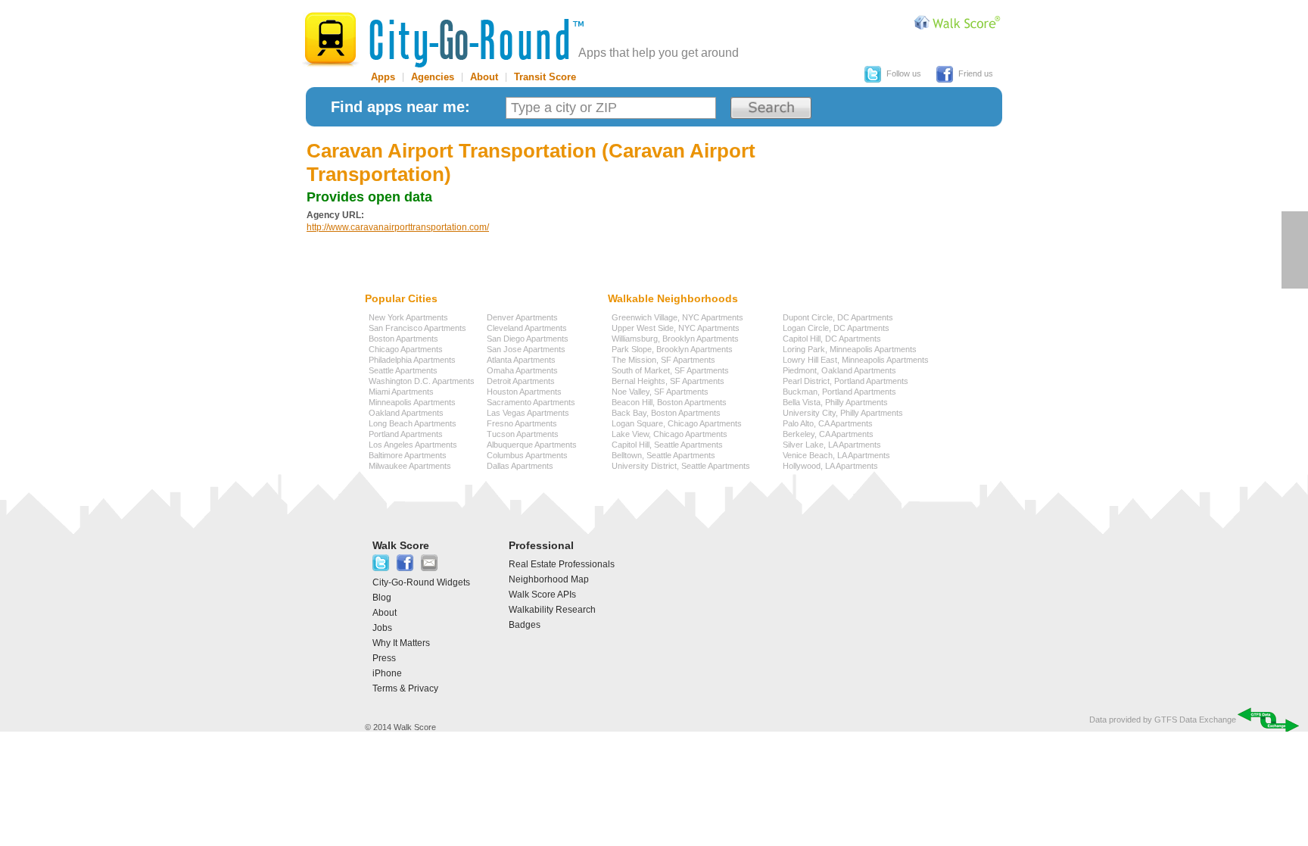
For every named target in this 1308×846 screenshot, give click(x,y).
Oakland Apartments (406, 412)
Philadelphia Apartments (412, 359)
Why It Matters (401, 643)
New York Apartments (408, 317)
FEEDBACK (1295, 250)
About (484, 77)
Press (384, 658)
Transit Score (545, 77)
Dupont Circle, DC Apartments (838, 317)
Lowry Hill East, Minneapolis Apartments (856, 359)
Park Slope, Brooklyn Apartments (672, 349)
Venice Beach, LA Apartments (836, 455)
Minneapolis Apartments (412, 402)
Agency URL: (335, 215)
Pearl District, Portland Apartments (845, 381)
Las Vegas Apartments (528, 412)
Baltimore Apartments (408, 455)
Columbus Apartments (527, 455)
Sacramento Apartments (531, 402)
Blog (381, 597)
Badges (524, 625)
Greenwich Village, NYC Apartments (677, 317)
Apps (383, 77)
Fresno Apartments (522, 423)
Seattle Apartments (403, 370)
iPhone (387, 673)
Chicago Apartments (406, 349)
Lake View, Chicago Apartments (669, 434)
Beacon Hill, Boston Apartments (669, 402)
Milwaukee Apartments (410, 465)
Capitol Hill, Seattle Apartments (667, 444)
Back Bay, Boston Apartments (666, 412)
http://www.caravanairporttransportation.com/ (398, 227)
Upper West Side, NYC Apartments (676, 327)
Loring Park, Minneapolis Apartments (850, 349)
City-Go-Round (443, 39)
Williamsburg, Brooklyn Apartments (675, 338)
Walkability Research (552, 609)
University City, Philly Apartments (843, 412)
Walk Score (400, 545)
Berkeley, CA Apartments (828, 434)
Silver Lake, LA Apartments (832, 444)
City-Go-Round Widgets (421, 582)
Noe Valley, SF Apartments (660, 391)
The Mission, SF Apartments (663, 359)
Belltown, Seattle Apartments (663, 455)
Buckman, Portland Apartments (839, 391)
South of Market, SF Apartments (670, 370)
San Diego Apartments (527, 338)
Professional (541, 545)
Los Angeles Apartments (413, 444)
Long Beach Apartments (412, 423)
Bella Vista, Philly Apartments (835, 402)
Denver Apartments (522, 317)
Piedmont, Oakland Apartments (839, 370)
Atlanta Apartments (521, 359)
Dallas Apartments (520, 465)
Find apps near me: (400, 106)
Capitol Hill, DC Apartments (832, 338)
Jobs (382, 628)
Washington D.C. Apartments (422, 381)
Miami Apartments (401, 391)
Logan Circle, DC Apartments (836, 327)
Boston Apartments (403, 338)
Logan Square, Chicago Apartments (677, 423)
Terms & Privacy (405, 688)
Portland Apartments (406, 434)
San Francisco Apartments (417, 327)
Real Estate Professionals (562, 564)
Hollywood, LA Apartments (830, 465)
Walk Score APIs (542, 594)
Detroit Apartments (521, 381)
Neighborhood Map (549, 579)
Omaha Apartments (522, 370)
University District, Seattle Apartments (681, 465)
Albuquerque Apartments (532, 444)
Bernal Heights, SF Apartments (668, 381)
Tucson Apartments (523, 434)
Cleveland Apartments (527, 327)
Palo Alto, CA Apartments (828, 423)
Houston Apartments (524, 391)
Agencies (432, 77)
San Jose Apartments (526, 349)
